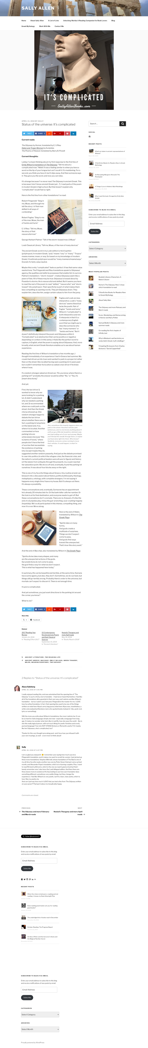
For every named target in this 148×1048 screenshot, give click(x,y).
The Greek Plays (73, 551)
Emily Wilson (56, 660)
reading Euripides (40, 662)
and (32, 148)
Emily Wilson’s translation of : (39, 165)
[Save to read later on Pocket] (67, 133)
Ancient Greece (32, 660)
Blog (113, 21)
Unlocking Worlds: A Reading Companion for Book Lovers (85, 21)
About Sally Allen (37, 21)
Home (24, 21)
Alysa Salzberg (28, 687)
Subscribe (94, 231)
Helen (27, 662)
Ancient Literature (34, 657)
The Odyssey (56, 662)
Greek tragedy (70, 660)
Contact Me (59, 26)
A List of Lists (53, 21)
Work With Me (44, 26)
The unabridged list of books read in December (42, 917)
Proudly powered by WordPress (32, 1042)
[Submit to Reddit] (49, 133)
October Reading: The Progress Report (40, 927)
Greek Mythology (28, 26)
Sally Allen (38, 8)
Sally (41, 121)
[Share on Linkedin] (73, 133)
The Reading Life (53, 657)
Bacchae (45, 660)
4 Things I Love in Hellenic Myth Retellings (109, 186)
